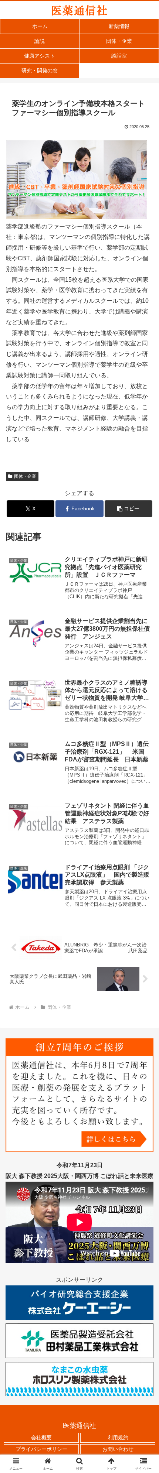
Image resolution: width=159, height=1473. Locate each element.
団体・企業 (25, 476)
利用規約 (118, 1438)
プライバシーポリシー (41, 1449)
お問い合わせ (117, 1449)
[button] (128, 508)
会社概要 (41, 1438)
